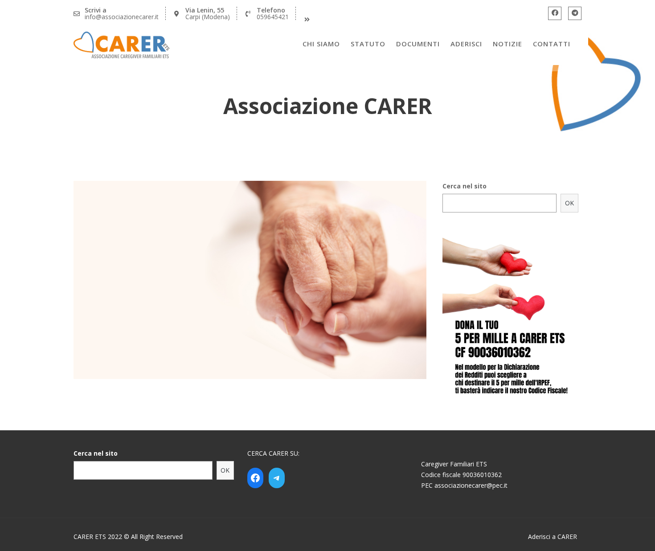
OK (569, 203)
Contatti (551, 43)
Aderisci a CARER (552, 536)
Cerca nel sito (464, 186)
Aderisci (466, 43)
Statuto (368, 43)
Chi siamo (321, 43)
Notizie (507, 43)
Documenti (418, 43)
